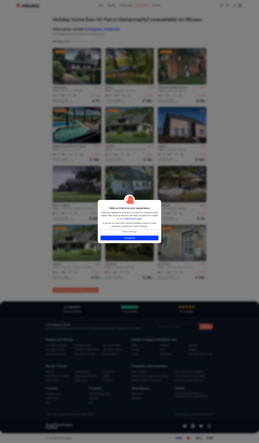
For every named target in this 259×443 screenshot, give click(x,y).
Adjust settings (129, 231)
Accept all (129, 238)
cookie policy (130, 218)
